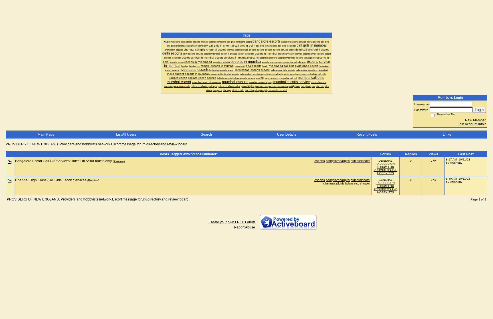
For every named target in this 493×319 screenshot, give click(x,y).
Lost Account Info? (472, 124)
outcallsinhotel (360, 160)
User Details (286, 135)
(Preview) (119, 161)
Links (447, 135)
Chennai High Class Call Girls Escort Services (50, 180)
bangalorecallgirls (338, 160)
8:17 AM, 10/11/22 (458, 159)
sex (356, 183)
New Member (475, 120)
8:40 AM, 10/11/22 (458, 178)
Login (479, 110)
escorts (319, 160)
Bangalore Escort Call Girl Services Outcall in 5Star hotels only (63, 161)
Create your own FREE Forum (232, 222)
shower (365, 183)
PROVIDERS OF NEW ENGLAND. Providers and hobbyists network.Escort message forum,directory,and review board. (97, 144)
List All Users (126, 135)
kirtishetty (456, 162)
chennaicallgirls (333, 183)
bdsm (349, 183)
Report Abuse (244, 227)
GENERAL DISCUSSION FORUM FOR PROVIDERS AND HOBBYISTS (385, 167)
